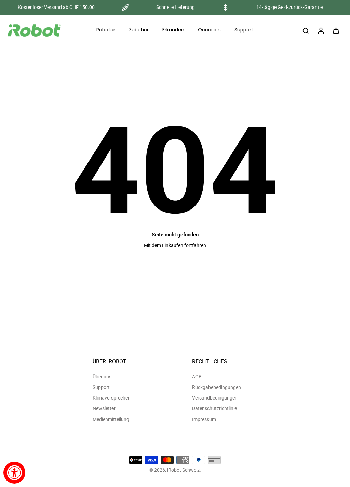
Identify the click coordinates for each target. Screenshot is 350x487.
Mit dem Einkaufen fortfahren (175, 245)
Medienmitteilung (111, 419)
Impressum (204, 419)
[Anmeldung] (320, 30)
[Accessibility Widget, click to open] (14, 473)
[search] (305, 30)
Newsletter (104, 408)
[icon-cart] (335, 30)
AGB (197, 376)
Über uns (102, 376)
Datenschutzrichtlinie (214, 408)
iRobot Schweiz (183, 470)
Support (101, 387)
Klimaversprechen (112, 398)
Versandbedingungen (215, 398)
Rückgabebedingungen (216, 387)
